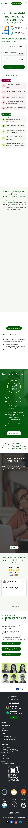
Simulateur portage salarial (8, 749)
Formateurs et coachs (7, 760)
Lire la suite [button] (6, 594)
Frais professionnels (8, 59)
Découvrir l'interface (14, 328)
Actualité (3, 727)
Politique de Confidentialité (8, 738)
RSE (2, 728)
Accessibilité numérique (8, 739)
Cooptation (4, 752)
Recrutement (5, 730)
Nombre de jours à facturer (9, 52)
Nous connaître (5, 725)
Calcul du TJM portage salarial (9, 751)
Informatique (5, 758)
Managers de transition (7, 763)
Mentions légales (6, 736)
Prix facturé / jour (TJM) (9, 46)
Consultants (4, 761)
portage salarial (12, 202)
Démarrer (14, 547)
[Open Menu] (26, 3)
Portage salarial (5, 747)
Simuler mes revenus (14, 67)
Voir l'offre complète (14, 433)
